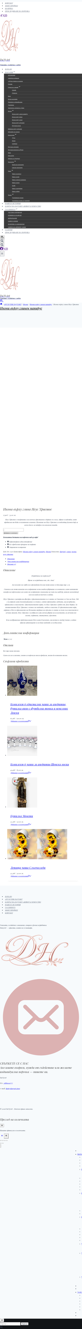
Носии (13, 140)
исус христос (8, 554)
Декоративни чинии (17, 197)
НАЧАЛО (8, 896)
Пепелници (11, 155)
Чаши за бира (16, 191)
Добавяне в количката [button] (19, 721)
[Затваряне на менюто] (0, 1146)
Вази (9, 96)
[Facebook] (1, 16)
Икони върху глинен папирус (20, 114)
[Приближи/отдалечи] (1, 1140)
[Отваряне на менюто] (2, 253)
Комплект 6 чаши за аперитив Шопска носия (39, 764)
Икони (48, 551)
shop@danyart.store (13, 1088)
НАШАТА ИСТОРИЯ (13, 905)
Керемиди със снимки (14, 132)
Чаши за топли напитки (19, 179)
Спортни (14, 143)
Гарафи (14, 90)
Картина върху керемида (15, 129)
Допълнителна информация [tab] (18, 561)
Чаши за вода (15, 177)
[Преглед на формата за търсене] (2, 241)
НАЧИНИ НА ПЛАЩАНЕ (15, 215)
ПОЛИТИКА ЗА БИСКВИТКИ (16, 224)
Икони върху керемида (18, 123)
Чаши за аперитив (17, 188)
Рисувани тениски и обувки (15, 150)
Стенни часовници (17, 167)
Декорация (11, 105)
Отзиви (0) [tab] (11, 564)
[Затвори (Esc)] (7, 1140)
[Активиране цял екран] (3, 1140)
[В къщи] (1, 304)
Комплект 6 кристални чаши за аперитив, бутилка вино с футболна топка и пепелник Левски (39, 708)
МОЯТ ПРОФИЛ (11, 6)
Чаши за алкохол (16, 174)
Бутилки (14, 93)
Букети (10, 84)
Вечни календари (12, 99)
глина (68, 551)
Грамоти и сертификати (15, 102)
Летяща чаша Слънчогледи (28, 867)
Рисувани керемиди (13, 147)
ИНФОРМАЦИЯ (12, 218)
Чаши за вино (16, 182)
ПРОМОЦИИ (11, 75)
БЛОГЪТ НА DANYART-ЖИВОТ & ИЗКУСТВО (23, 206)
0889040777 (8, 1083)
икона (74, 551)
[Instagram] (6, 16)
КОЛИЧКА (9, 8)
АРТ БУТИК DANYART (13, 899)
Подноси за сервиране (14, 158)
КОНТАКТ (9, 3)
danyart (63, 551)
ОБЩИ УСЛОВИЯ (13, 221)
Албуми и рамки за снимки (15, 81)
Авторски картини (13, 78)
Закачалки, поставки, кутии (16, 108)
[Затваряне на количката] (2, 1125)
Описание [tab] (11, 559)
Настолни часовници (18, 164)
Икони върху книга (17, 120)
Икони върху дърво (17, 117)
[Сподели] (5, 1140)
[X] (3, 16)
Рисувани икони (16, 125)
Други (13, 138)
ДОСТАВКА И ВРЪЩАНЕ (15, 212)
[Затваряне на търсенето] (2, 1320)
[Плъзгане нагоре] (2, 1136)
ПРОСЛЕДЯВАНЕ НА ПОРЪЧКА (17, 11)
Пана (9, 152)
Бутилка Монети (21, 816)
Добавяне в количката (10, 533)
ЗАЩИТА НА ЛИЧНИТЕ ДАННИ (17, 227)
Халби (13, 185)
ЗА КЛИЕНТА (10, 907)
